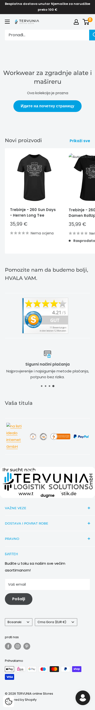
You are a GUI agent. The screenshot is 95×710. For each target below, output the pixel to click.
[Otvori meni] (7, 22)
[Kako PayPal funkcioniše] (81, 434)
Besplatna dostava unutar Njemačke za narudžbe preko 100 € (47, 6)
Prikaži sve (80, 140)
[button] (8, 701)
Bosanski (14, 622)
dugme (47, 495)
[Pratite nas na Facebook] (8, 646)
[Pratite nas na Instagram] (17, 646)
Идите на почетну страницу (47, 106)
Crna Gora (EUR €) (52, 622)
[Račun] (76, 22)
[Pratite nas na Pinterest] (26, 646)
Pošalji (18, 599)
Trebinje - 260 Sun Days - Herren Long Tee (33, 212)
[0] (86, 22)
